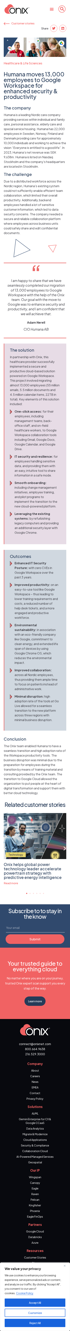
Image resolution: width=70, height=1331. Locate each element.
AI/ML (35, 1113)
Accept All (35, 1302)
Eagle (35, 1188)
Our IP (35, 1170)
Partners (35, 1224)
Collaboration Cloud (35, 1151)
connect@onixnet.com (35, 1044)
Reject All (35, 1323)
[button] (52, 9)
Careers (35, 1076)
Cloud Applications (35, 1139)
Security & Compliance (35, 1145)
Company (35, 1064)
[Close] (66, 1265)
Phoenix (35, 1211)
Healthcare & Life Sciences (23, 63)
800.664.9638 (35, 1049)
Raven (35, 1194)
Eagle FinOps (35, 1216)
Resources (35, 1251)
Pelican (35, 1199)
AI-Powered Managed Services (35, 1156)
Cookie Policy (24, 1293)
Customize (35, 1312)
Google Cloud (35, 1231)
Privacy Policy (35, 1098)
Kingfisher (35, 1205)
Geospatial (35, 1162)
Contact (35, 1093)
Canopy (35, 1182)
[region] (35, 1296)
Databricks (35, 1237)
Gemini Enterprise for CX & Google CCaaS (35, 1120)
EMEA (35, 1087)
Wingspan (35, 1177)
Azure (35, 1242)
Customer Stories (35, 1257)
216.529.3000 (35, 1054)
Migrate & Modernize (35, 1134)
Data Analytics (35, 1128)
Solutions (35, 1107)
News (35, 1081)
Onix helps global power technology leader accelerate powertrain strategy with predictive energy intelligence (33, 871)
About (35, 1070)
